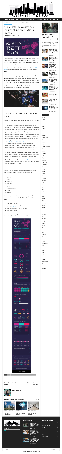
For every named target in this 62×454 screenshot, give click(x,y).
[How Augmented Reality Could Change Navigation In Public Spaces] (50, 28)
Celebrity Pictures (46, 146)
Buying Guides (45, 137)
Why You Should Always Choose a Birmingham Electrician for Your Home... (53, 66)
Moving (43, 225)
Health (49, 19)
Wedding (44, 268)
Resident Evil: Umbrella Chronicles (17, 141)
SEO (43, 245)
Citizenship (44, 153)
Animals (43, 119)
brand (9, 374)
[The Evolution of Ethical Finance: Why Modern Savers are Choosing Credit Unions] (45, 59)
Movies (43, 223)
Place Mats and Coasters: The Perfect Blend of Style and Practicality (53, 88)
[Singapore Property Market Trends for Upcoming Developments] (9, 406)
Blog (43, 133)
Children (43, 151)
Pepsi (14, 206)
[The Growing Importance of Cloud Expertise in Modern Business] (21, 406)
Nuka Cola (29, 159)
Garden (43, 187)
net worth (22, 122)
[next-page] (38, 399)
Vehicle (43, 263)
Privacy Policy (36, 451)
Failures (12, 374)
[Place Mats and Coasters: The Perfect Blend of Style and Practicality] (45, 88)
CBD (43, 144)
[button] (57, 19)
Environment (44, 164)
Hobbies (43, 198)
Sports (43, 250)
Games (43, 182)
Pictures (44, 239)
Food (44, 19)
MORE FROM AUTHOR (19, 399)
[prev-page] (36, 399)
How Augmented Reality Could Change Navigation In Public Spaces (49, 36)
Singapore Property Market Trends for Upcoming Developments (8, 412)
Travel (53, 19)
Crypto (43, 157)
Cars (34, 19)
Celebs (43, 148)
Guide (43, 191)
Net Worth (11, 19)
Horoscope (44, 203)
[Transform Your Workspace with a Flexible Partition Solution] (33, 406)
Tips (43, 257)
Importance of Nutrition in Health (53, 93)
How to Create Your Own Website (11, 383)
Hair (43, 194)
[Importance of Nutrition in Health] (45, 95)
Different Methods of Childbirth (33, 383)
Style (43, 252)
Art (42, 124)
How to (43, 205)
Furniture (44, 178)
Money (43, 221)
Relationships (45, 243)
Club (43, 155)
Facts (43, 166)
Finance (43, 173)
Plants (43, 241)
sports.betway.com (27, 76)
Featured (44, 171)
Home (6, 19)
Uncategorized (45, 261)
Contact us (53, 449)
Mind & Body (45, 218)
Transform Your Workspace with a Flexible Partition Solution (32, 412)
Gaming (10, 24)
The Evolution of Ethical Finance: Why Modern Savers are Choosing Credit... (53, 59)
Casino (43, 142)
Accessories (44, 117)
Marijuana (44, 212)
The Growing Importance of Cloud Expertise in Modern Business (21, 412)
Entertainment (45, 162)
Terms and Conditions (27, 451)
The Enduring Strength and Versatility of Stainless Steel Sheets (53, 74)
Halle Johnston (8, 35)
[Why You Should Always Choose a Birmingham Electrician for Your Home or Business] (45, 66)
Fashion (43, 169)
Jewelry (43, 207)
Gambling (44, 180)
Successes (28, 374)
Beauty (43, 126)
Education (39, 19)
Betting (30, 19)
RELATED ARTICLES (9, 399)
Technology (18, 19)
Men (43, 216)
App (43, 121)
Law (43, 209)
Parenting (44, 234)
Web (43, 266)
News (43, 232)
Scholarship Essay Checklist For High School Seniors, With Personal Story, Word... (53, 52)
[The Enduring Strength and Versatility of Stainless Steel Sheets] (45, 74)
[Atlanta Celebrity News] (31, 9)
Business (25, 19)
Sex (43, 248)
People (43, 236)
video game (34, 374)
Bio (42, 130)
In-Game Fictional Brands (20, 374)
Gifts (43, 189)
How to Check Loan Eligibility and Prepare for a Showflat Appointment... (53, 101)
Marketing (44, 214)
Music (43, 227)
